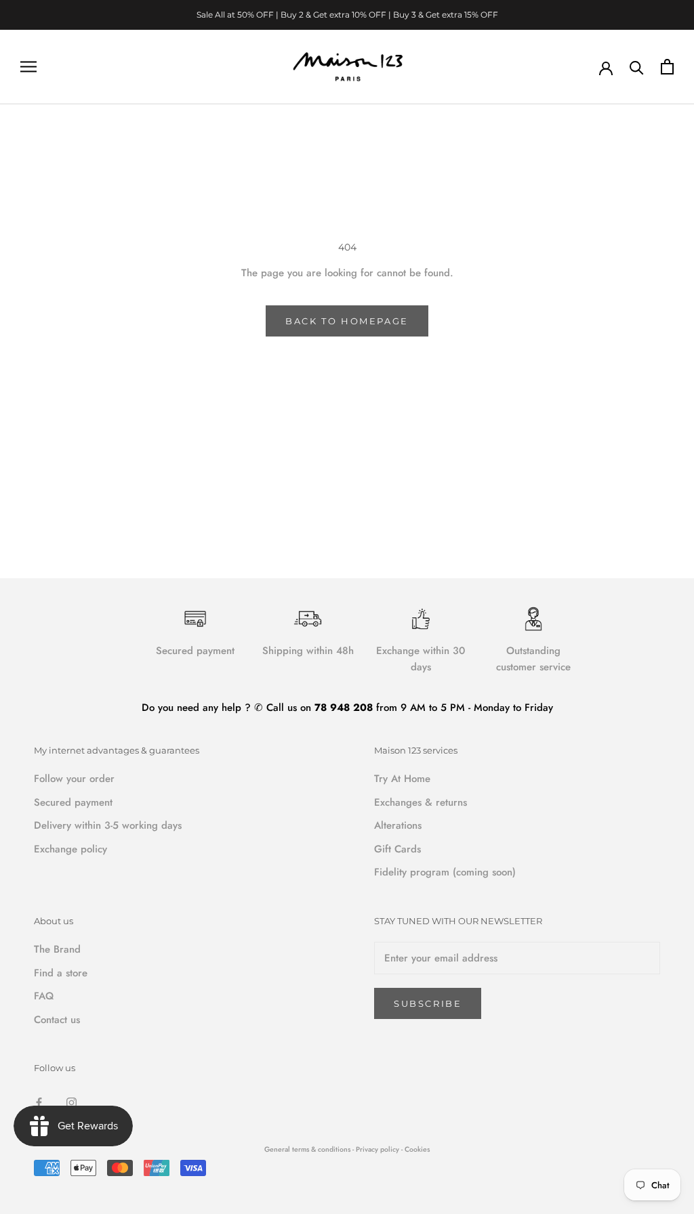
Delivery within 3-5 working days (108, 825)
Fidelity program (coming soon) (445, 872)
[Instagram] (71, 1101)
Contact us (57, 1019)
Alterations (398, 825)
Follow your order (74, 778)
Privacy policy (378, 1149)
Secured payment (73, 802)
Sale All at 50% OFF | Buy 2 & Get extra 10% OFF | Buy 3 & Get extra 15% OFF (347, 14)
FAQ (44, 996)
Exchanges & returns (420, 802)
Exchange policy (70, 849)
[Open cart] (667, 66)
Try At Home (402, 778)
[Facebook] (39, 1101)
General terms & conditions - (309, 1149)
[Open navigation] (28, 66)
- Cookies (415, 1149)
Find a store (60, 973)
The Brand (57, 949)
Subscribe (428, 1003)
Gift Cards (397, 849)
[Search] (637, 67)
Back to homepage (347, 321)
